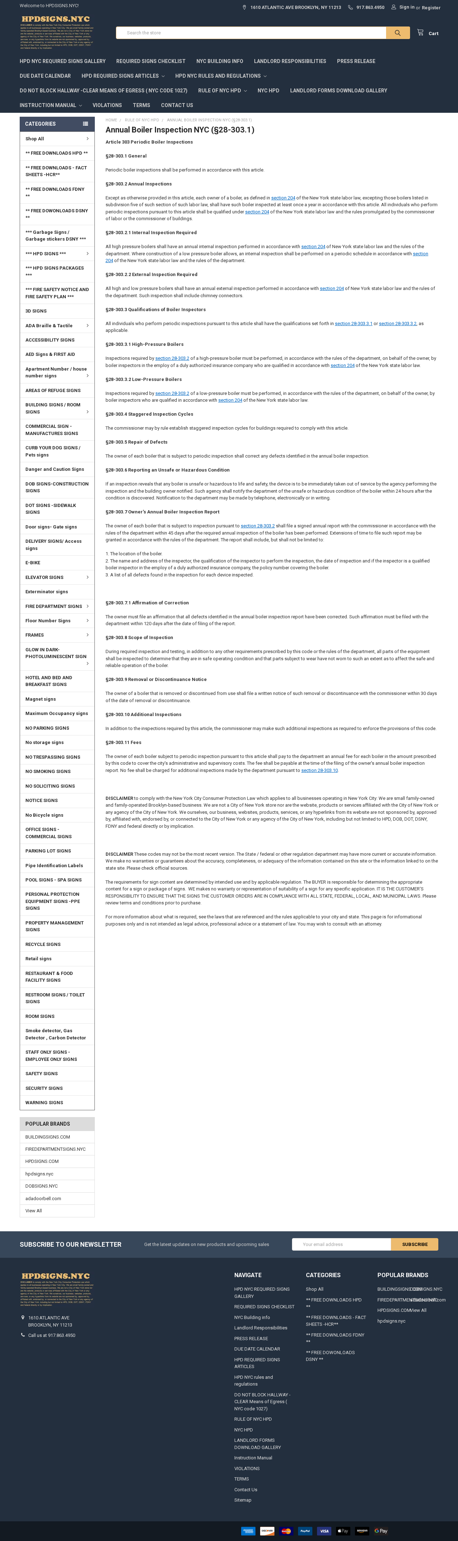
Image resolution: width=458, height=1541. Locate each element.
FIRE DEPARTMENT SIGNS (53, 606)
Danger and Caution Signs (54, 469)
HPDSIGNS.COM (42, 1161)
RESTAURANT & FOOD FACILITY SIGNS (49, 977)
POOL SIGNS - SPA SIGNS (53, 880)
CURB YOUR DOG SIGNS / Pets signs (53, 451)
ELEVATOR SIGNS (44, 577)
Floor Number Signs (47, 620)
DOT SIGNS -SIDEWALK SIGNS (50, 509)
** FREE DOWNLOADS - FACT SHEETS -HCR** (56, 171)
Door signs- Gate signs (51, 527)
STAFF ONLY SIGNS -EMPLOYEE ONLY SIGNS (51, 1055)
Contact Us (177, 105)
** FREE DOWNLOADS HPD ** (56, 153)
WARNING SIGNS (44, 1102)
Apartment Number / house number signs (56, 372)
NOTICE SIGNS (41, 800)
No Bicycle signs (44, 815)
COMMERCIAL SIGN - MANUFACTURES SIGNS (51, 430)
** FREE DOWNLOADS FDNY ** (54, 193)
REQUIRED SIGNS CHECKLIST (151, 61)
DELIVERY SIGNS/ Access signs (53, 544)
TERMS (141, 105)
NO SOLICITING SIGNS (50, 786)
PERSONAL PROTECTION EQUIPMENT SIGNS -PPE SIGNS (52, 901)
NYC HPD (268, 90)
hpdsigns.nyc (39, 1174)
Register (431, 7)
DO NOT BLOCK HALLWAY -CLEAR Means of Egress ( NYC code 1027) (103, 90)
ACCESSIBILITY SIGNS (49, 340)
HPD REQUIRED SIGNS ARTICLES (121, 76)
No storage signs (44, 742)
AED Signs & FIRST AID (50, 354)
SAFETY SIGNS (41, 1073)
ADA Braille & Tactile (49, 325)
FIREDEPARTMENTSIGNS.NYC (55, 1149)
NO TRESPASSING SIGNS (52, 757)
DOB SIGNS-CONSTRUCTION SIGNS (57, 487)
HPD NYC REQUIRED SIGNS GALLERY (63, 61)
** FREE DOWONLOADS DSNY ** (56, 214)
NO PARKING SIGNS (47, 728)
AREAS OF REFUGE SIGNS (53, 390)
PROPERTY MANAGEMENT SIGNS (54, 926)
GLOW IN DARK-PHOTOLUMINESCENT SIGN (56, 653)
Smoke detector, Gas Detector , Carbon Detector (55, 1034)
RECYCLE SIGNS (42, 944)
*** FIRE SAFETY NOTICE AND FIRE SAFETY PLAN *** (57, 293)
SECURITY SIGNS (44, 1088)
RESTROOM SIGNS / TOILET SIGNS (55, 998)
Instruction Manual (48, 105)
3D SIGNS (36, 311)
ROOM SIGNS (39, 1016)
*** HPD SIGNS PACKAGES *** (54, 271)
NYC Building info (219, 61)
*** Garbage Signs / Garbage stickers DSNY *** (55, 236)
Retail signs (38, 958)
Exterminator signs (46, 591)
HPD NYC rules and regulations (218, 76)
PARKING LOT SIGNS (48, 851)
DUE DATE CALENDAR (45, 76)
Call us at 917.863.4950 (51, 1335)
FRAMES (34, 635)
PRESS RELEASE (356, 61)
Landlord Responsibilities (290, 61)
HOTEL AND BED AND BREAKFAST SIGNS (48, 681)
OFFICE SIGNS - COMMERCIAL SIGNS (48, 833)
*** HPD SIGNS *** (45, 253)
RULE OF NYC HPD (220, 90)
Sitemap (243, 1500)
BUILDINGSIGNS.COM (47, 1137)
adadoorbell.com (43, 1198)
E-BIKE (32, 562)
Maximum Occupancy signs (56, 713)
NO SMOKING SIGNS (47, 771)
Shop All (34, 138)
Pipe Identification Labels (54, 865)
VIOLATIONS (107, 105)
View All (33, 1210)
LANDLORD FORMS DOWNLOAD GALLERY (338, 90)
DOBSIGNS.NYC (41, 1186)
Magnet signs (40, 699)
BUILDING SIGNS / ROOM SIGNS (53, 408)
